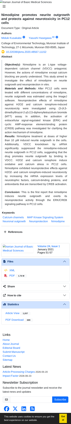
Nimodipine (58, 221)
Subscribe (60, 399)
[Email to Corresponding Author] (53, 37)
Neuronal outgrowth (14, 221)
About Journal (11, 343)
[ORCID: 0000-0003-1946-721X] (56, 37)
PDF (16, 275)
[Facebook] (7, 409)
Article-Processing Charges (19, 371)
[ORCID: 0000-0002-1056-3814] (23, 37)
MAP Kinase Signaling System (45, 217)
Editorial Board (11, 347)
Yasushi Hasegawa (40, 38)
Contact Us (9, 355)
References (14, 232)
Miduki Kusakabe (11, 38)
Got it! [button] (63, 418)
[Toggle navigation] (34, 6)
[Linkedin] (24, 409)
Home (6, 339)
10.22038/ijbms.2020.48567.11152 (26, 51)
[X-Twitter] (15, 409)
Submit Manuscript (13, 351)
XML (12, 270)
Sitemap (7, 359)
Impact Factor (10, 375)
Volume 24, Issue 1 (48, 246)
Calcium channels (13, 217)
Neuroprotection (38, 221)
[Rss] (32, 409)
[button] (38, 420)
